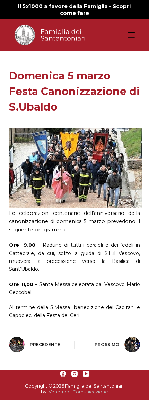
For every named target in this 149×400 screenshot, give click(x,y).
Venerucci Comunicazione (78, 391)
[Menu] (131, 34)
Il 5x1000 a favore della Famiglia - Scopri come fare (74, 9)
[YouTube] (86, 374)
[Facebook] (63, 374)
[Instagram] (74, 374)
